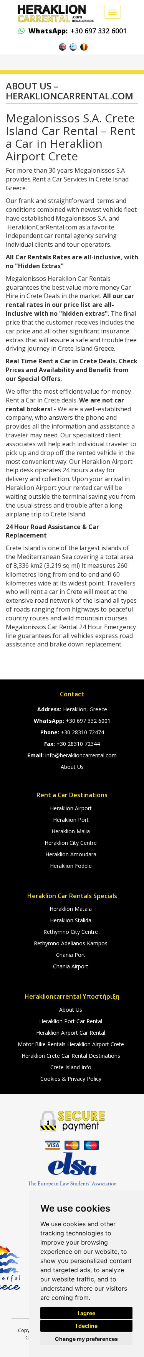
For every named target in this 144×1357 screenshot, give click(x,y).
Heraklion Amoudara (70, 854)
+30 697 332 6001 (77, 30)
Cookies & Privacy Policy (70, 1078)
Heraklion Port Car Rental (70, 1021)
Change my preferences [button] (86, 1339)
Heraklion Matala (71, 908)
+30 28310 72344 (78, 743)
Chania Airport (70, 966)
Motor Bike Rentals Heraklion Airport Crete (71, 1044)
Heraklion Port (71, 819)
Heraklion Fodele (71, 865)
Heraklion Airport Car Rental (70, 1032)
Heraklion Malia (70, 831)
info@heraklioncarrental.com (81, 755)
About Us (72, 766)
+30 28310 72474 (82, 732)
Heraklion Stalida (70, 920)
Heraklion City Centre (71, 842)
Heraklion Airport (71, 808)
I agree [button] (86, 1313)
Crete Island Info (70, 1067)
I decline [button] (87, 1325)
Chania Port (70, 954)
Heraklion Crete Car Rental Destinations (71, 1055)
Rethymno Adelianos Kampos (71, 943)
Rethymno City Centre (70, 931)
